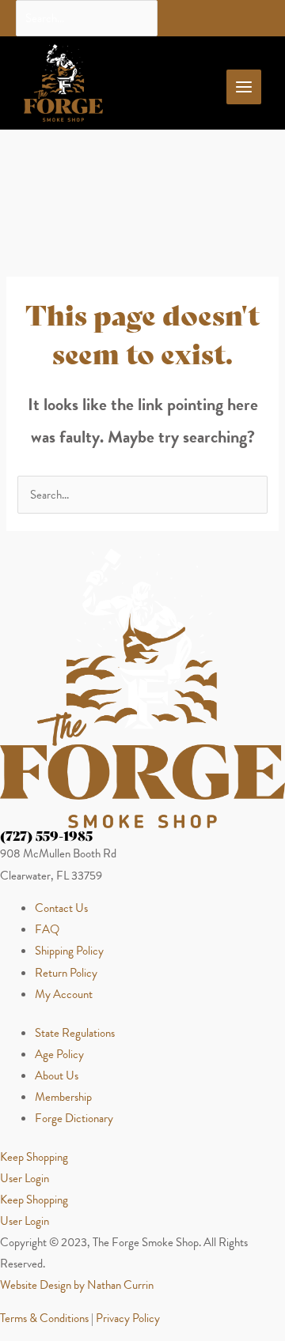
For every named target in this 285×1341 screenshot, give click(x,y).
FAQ (47, 929)
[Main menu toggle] (243, 87)
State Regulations (75, 1033)
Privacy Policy (128, 1318)
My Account (64, 994)
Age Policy (59, 1054)
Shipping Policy (69, 950)
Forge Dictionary (74, 1118)
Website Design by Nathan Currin (77, 1285)
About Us (56, 1075)
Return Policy (66, 972)
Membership (63, 1097)
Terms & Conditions (44, 1318)
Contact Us (61, 908)
